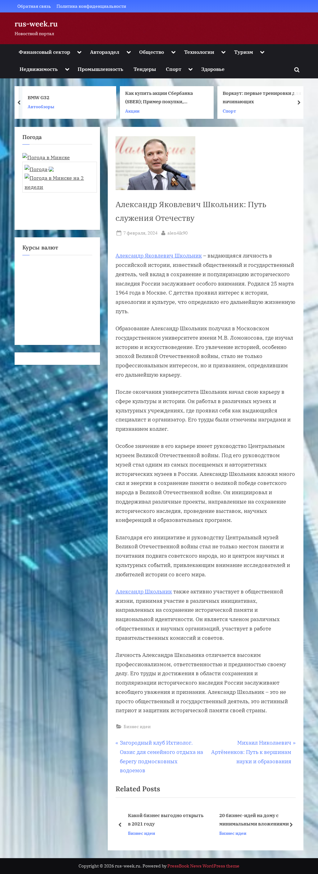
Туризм (243, 52)
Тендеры (145, 69)
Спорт (173, 69)
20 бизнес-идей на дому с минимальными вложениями (253, 819)
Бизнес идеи (137, 726)
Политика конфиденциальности (91, 6)
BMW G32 (38, 97)
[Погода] (39, 167)
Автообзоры (41, 106)
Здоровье (213, 69)
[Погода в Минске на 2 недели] (59, 180)
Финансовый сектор (44, 52)
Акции (132, 111)
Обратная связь (34, 6)
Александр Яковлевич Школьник (159, 255)
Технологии (199, 52)
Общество (151, 52)
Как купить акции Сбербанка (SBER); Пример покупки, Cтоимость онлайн (159, 98)
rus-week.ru (36, 24)
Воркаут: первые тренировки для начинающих (262, 97)
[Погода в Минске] (46, 157)
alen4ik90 (177, 233)
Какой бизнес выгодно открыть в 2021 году (164, 819)
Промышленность (100, 69)
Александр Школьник (144, 591)
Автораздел (104, 52)
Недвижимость (39, 69)
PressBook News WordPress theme (203, 866)
